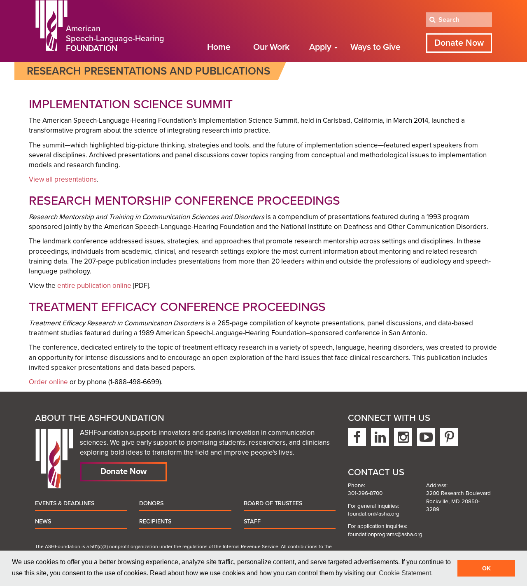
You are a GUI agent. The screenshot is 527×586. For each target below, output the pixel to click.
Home (219, 47)
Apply (321, 47)
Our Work (271, 47)
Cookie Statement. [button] (406, 573)
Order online (48, 382)
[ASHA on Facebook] (357, 437)
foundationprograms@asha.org (385, 534)
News (43, 521)
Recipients (155, 521)
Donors (151, 503)
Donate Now (459, 42)
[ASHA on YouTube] (426, 437)
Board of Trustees (273, 503)
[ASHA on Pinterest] (449, 437)
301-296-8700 (365, 493)
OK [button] (486, 568)
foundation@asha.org (373, 514)
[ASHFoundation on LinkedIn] (380, 437)
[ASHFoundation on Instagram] (403, 437)
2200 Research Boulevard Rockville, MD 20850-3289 (458, 501)
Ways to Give (375, 47)
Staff (252, 521)
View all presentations (63, 179)
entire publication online (94, 285)
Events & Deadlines (64, 503)
